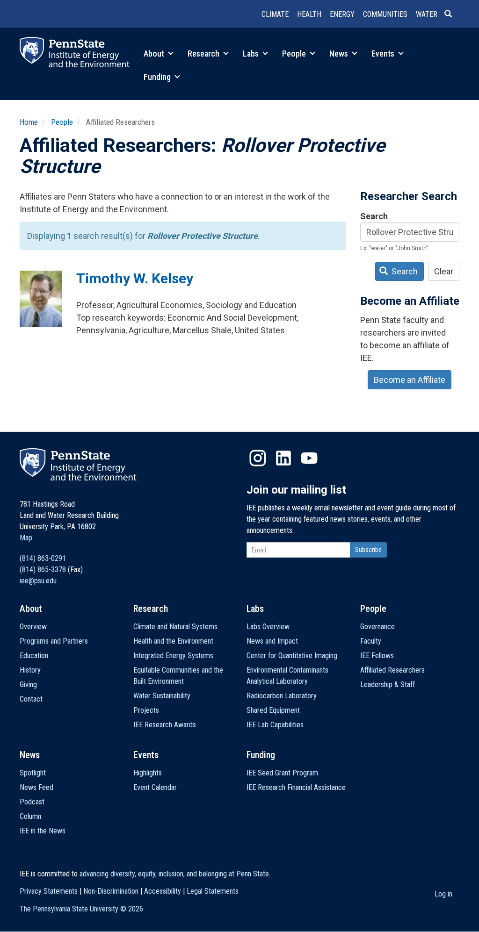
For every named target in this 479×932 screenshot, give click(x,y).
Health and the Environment (173, 641)
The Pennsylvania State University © (81, 908)
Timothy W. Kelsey (134, 278)
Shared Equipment (273, 710)
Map (26, 537)
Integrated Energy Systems (173, 655)
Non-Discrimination (110, 891)
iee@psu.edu (38, 580)
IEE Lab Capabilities (275, 724)
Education (34, 655)
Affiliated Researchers (392, 670)
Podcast (32, 801)
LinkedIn (283, 458)
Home (29, 122)
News (339, 53)
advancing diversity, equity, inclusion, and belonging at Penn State (174, 873)
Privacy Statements (49, 891)
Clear (443, 271)
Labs (252, 53)
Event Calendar (155, 787)
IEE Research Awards (164, 724)
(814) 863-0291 (43, 558)
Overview (33, 626)
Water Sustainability (161, 695)
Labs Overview (268, 626)
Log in (443, 893)
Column (30, 816)
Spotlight (33, 772)
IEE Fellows (377, 655)
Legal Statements (213, 891)
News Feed (36, 787)
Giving (28, 684)
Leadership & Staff (387, 684)
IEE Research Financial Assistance (296, 787)
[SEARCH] (451, 14)
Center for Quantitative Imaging (292, 655)
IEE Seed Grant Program (282, 772)
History (30, 670)
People (295, 53)
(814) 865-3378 (43, 569)
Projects (146, 710)
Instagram (258, 458)
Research (204, 53)
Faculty (370, 641)
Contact (31, 699)
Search (374, 216)
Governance (377, 626)
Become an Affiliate (409, 380)
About (155, 53)
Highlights (147, 772)
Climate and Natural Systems (175, 626)
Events (383, 53)
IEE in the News (42, 830)
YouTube (309, 458)
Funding (158, 77)
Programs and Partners (54, 641)
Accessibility (162, 891)
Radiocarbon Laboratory (282, 695)
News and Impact (272, 641)
